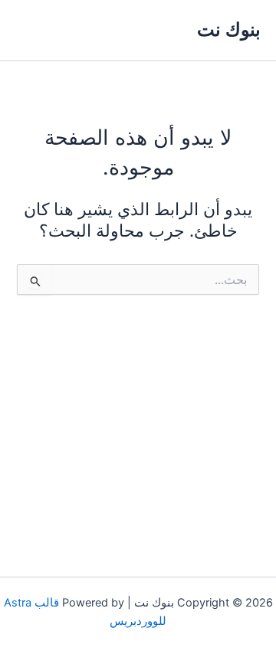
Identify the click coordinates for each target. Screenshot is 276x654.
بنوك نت (229, 29)
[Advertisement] (138, 422)
